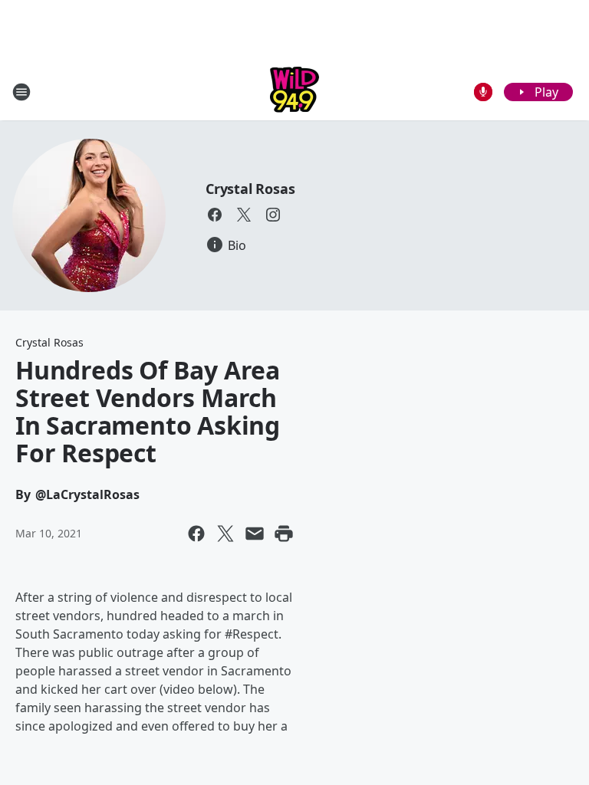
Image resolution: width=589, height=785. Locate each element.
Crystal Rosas (250, 188)
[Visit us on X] (244, 214)
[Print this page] (283, 533)
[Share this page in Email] (254, 533)
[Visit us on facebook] (215, 214)
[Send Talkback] (483, 92)
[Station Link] (294, 92)
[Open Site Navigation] (21, 92)
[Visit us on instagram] (273, 214)
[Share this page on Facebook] (196, 533)
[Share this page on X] (225, 533)
